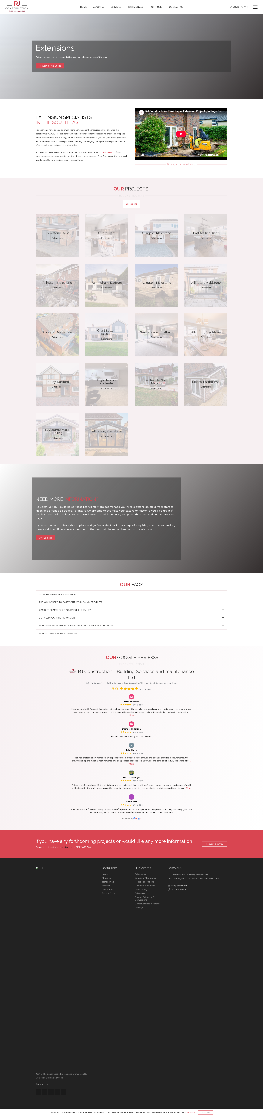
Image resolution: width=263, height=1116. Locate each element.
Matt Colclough (131, 777)
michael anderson (131, 729)
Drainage (139, 907)
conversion (108, 152)
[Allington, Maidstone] (156, 235)
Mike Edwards (131, 701)
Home (105, 874)
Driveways (140, 893)
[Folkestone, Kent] (57, 235)
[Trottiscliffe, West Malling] (156, 384)
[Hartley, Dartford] (57, 384)
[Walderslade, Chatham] (156, 334)
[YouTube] (63, 1092)
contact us (67, 847)
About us (106, 878)
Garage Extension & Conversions (145, 898)
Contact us (107, 889)
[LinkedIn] (57, 1092)
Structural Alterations (145, 878)
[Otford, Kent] (106, 235)
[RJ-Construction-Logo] (16, 6)
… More (187, 788)
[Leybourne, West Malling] (57, 434)
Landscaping (141, 889)
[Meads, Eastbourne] (205, 384)
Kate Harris (131, 750)
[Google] (44, 1092)
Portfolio (106, 885)
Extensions (140, 874)
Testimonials (108, 881)
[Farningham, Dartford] (106, 285)
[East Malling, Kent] (205, 235)
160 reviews (145, 689)
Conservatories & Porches (148, 903)
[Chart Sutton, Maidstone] (106, 334)
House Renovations (144, 881)
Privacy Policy (108, 893)
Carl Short (131, 801)
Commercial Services (145, 885)
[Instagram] (51, 1092)
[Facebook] (38, 1092)
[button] (255, 6)
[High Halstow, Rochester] (106, 384)
